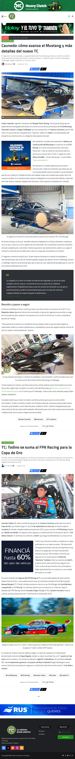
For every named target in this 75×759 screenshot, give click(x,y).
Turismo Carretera (8, 41)
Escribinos (42, 734)
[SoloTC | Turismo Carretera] (17, 16)
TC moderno (52, 419)
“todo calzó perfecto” (40, 160)
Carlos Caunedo (24, 419)
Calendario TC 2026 (15, 36)
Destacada (39, 419)
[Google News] (48, 426)
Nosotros (41, 731)
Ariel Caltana (8, 64)
